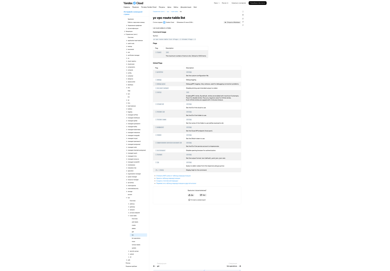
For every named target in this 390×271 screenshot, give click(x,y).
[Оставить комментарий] (243, 25)
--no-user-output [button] (161, 88)
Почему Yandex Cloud (148, 7)
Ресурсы (162, 7)
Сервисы (127, 7)
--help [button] (161, 170)
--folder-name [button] (160, 119)
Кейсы (176, 7)
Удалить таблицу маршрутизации (168, 178)
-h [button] (156, 170)
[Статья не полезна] (243, 21)
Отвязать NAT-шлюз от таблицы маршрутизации (173, 176)
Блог (195, 7)
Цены (169, 7)
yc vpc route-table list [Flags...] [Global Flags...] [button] (174, 39)
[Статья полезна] (243, 18)
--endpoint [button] (159, 127)
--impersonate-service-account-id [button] (168, 143)
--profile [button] (159, 72)
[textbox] (217, 3)
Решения (135, 7)
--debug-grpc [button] (160, 84)
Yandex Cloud (170, 22)
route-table (174, 11)
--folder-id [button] (159, 112)
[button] (225, 3)
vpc (168, 11)
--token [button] (158, 135)
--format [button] (158, 154)
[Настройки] (243, 14)
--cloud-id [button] (159, 104)
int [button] (167, 52)
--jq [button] (157, 162)
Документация (186, 7)
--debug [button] (158, 80)
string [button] (188, 72)
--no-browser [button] (160, 150)
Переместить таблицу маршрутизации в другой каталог (176, 183)
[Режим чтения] (243, 11)
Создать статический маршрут (167, 181)
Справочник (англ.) (159, 11)
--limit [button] (158, 52)
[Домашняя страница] (134, 3)
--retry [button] (158, 92)
